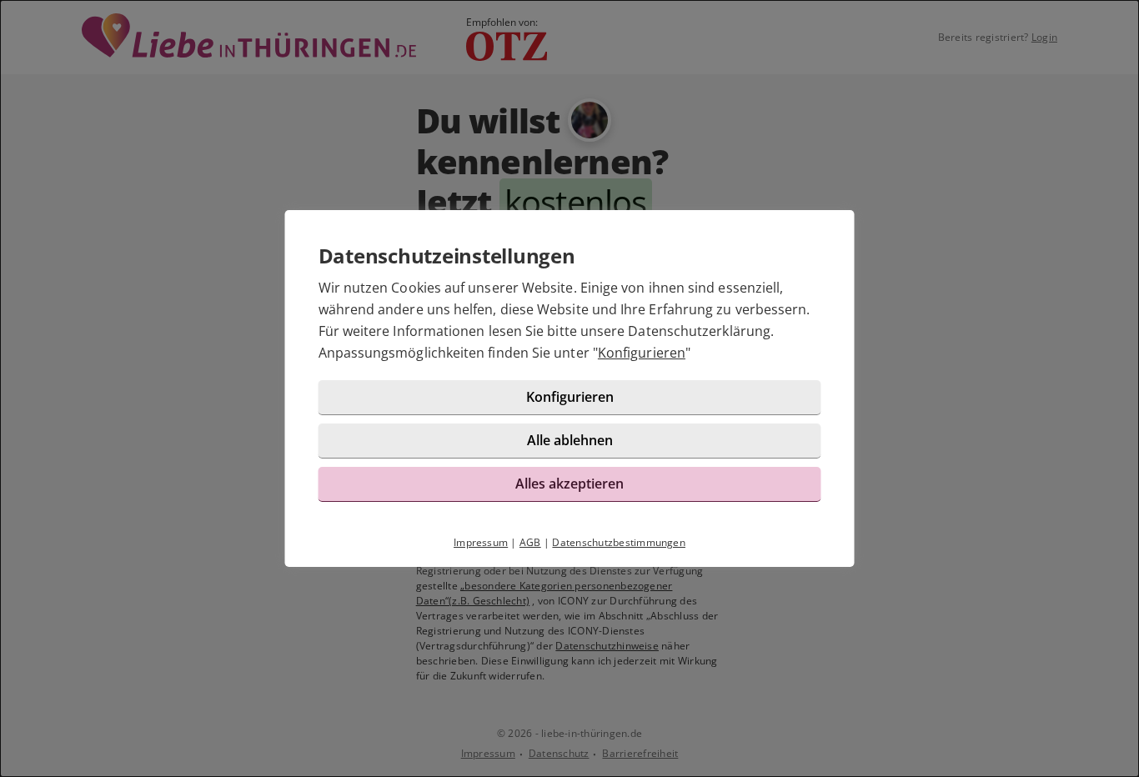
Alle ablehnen (570, 440)
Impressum (481, 542)
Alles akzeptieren (569, 483)
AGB (530, 542)
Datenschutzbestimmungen (618, 542)
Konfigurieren (641, 352)
